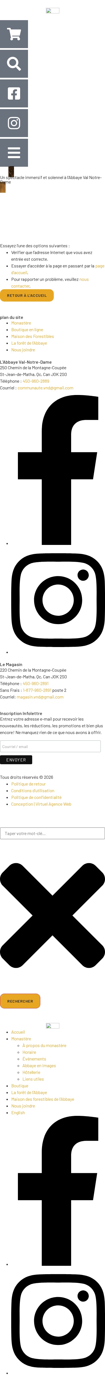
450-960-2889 (36, 381)
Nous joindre (23, 1105)
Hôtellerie (31, 1072)
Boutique (19, 1085)
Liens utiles (33, 1078)
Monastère (21, 1038)
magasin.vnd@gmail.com (40, 696)
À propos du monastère (44, 1045)
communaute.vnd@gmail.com (45, 387)
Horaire (29, 1052)
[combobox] (52, 833)
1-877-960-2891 (37, 690)
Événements (34, 1058)
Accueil (18, 1031)
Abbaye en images (39, 1065)
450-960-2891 (35, 683)
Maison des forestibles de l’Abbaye (42, 1099)
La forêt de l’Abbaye (29, 1092)
